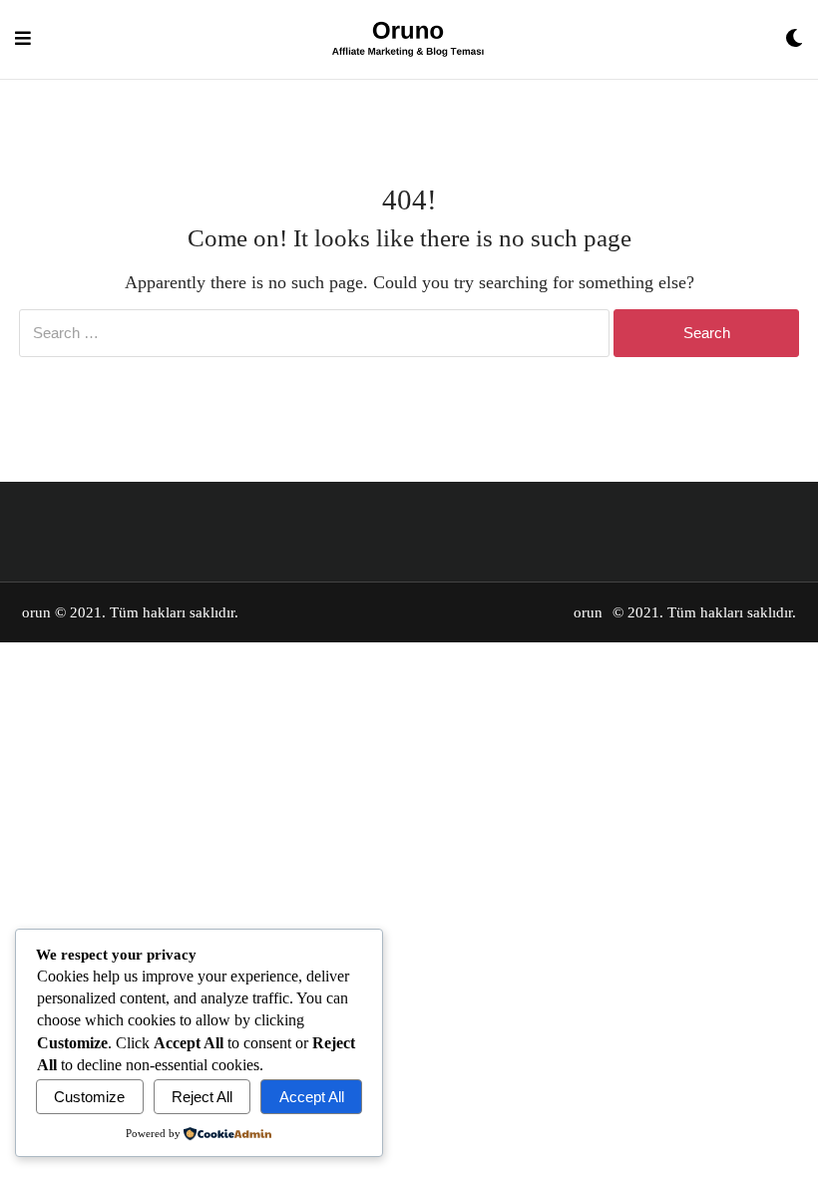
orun (36, 612)
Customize (89, 1096)
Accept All (311, 1096)
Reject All (202, 1096)
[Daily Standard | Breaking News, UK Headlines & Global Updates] (408, 39)
